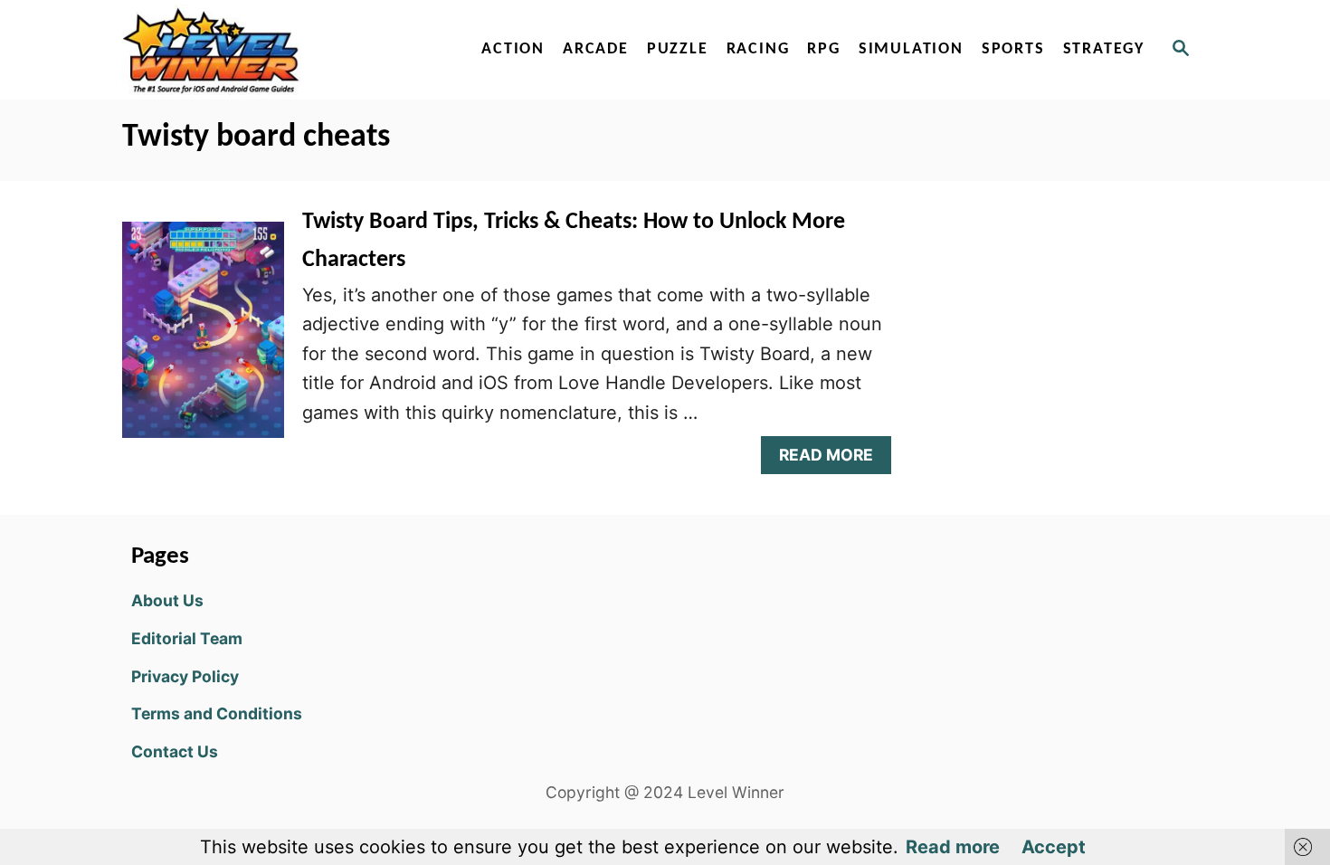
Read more (953, 847)
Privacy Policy (185, 676)
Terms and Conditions (216, 713)
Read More (833, 459)
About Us (167, 600)
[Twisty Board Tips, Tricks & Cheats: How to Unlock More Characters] (203, 338)
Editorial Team (186, 638)
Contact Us (174, 751)
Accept (1053, 847)
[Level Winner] (277, 50)
